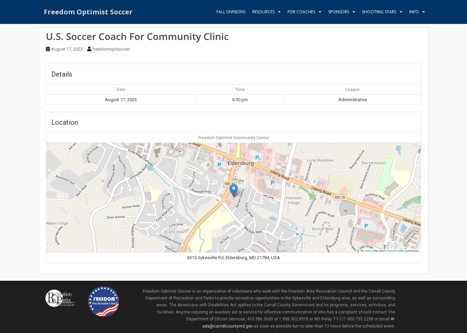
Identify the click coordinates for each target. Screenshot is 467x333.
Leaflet (367, 250)
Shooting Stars (379, 12)
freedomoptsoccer (111, 49)
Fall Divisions (230, 12)
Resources (263, 12)
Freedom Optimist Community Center (233, 137)
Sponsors (338, 12)
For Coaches (301, 12)
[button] (233, 191)
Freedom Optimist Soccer (88, 11)
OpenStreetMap (396, 250)
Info (414, 12)
